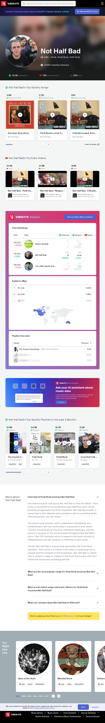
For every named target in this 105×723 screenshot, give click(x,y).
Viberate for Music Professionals (67, 716)
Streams (78, 235)
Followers (65, 235)
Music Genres (37, 713)
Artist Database (69, 713)
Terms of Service (93, 716)
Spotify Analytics (42, 716)
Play (20, 115)
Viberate (10, 3)
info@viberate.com (68, 616)
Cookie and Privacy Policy (44, 708)
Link (42, 349)
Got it (83, 707)
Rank (16, 235)
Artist (26, 235)
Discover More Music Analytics (80, 217)
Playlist (16, 343)
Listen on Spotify (91, 144)
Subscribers (92, 235)
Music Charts (53, 713)
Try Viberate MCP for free (87, 11)
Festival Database (88, 713)
